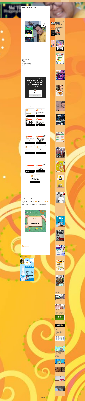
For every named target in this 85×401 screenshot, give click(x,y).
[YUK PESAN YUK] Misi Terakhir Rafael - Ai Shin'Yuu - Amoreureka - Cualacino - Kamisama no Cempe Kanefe (59, 352)
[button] (22, 9)
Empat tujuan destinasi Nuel (58, 309)
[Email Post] (22, 245)
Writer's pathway (27, 246)
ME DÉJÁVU (43, 198)
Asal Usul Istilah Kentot (57, 341)
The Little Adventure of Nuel (44, 201)
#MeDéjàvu (23, 246)
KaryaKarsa (36, 201)
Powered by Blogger (43, 397)
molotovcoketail (44, 398)
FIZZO (29, 198)
